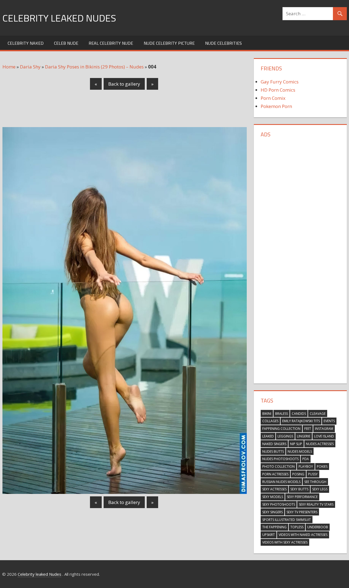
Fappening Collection (281, 428)
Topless (296, 527)
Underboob (317, 527)
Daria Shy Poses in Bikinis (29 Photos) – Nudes (94, 67)
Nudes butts (273, 451)
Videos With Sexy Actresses (285, 542)
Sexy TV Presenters (302, 512)
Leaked (268, 436)
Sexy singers (272, 512)
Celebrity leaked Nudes (59, 17)
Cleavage (318, 413)
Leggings (285, 436)
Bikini (266, 413)
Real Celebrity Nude (111, 43)
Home (9, 67)
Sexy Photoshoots (278, 504)
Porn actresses (275, 474)
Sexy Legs (319, 489)
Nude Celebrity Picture (169, 43)
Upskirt (268, 534)
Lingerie (303, 436)
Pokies (322, 466)
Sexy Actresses (274, 489)
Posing (298, 474)
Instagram (324, 428)
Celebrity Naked (26, 43)
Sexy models (272, 496)
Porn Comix (273, 98)
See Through (315, 481)
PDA (305, 459)
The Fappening (274, 527)
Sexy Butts (299, 489)
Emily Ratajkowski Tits (301, 421)
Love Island (324, 436)
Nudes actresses (320, 444)
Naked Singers (274, 444)
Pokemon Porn (276, 106)
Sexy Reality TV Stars (316, 504)
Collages (270, 421)
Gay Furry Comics (280, 82)
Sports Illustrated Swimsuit (286, 519)
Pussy (313, 474)
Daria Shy (30, 67)
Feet (307, 428)
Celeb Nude (66, 43)
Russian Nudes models (281, 481)
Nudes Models (300, 451)
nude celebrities (223, 43)
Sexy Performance (302, 496)
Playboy (306, 466)
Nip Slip (296, 444)
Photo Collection (278, 466)
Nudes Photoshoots (280, 459)
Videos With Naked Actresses (303, 534)
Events (329, 421)
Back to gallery (124, 84)
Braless (281, 413)
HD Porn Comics (278, 90)
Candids (299, 413)
